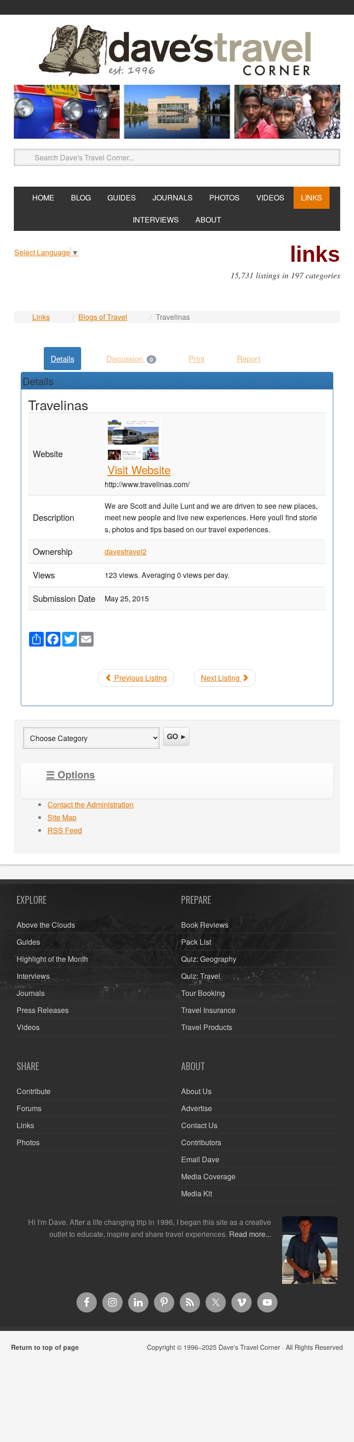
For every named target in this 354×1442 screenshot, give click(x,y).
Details (62, 358)
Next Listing (221, 677)
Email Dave (200, 1159)
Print (197, 358)
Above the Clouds (46, 924)
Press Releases (43, 1010)
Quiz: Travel (200, 976)
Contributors (201, 1142)
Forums (29, 1108)
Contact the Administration (90, 804)
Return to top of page (45, 1347)
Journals (31, 993)
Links (41, 317)
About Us (196, 1091)
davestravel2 (126, 551)
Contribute (34, 1091)
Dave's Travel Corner (177, 51)
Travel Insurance (208, 1010)
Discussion (129, 358)
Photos (28, 1142)
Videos (28, 1027)
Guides (28, 941)
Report (248, 358)
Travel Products (206, 1027)
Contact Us (199, 1125)
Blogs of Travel (102, 317)
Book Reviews (205, 924)
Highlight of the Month (52, 958)
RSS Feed (64, 830)
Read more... (250, 1234)
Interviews (33, 976)
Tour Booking (203, 993)
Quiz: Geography (208, 958)
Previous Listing (139, 677)
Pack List (196, 941)
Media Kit (196, 1193)
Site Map (62, 817)
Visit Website (139, 469)
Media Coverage (208, 1176)
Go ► (177, 736)
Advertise (196, 1108)
